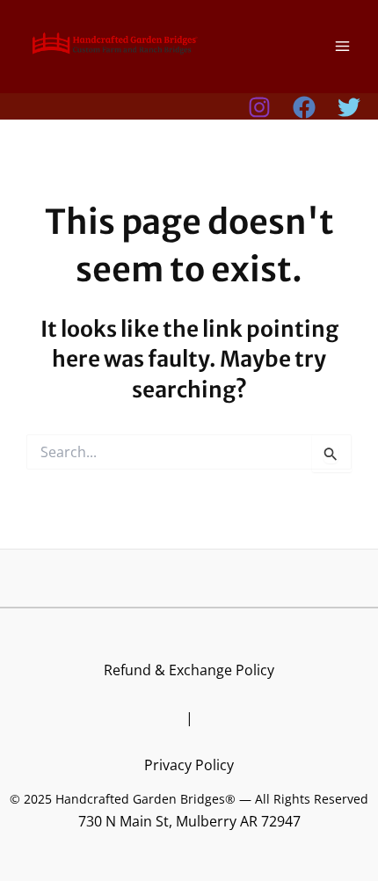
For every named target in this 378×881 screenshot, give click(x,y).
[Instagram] (259, 107)
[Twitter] (349, 107)
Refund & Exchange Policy (189, 669)
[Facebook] (304, 107)
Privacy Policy (189, 764)
